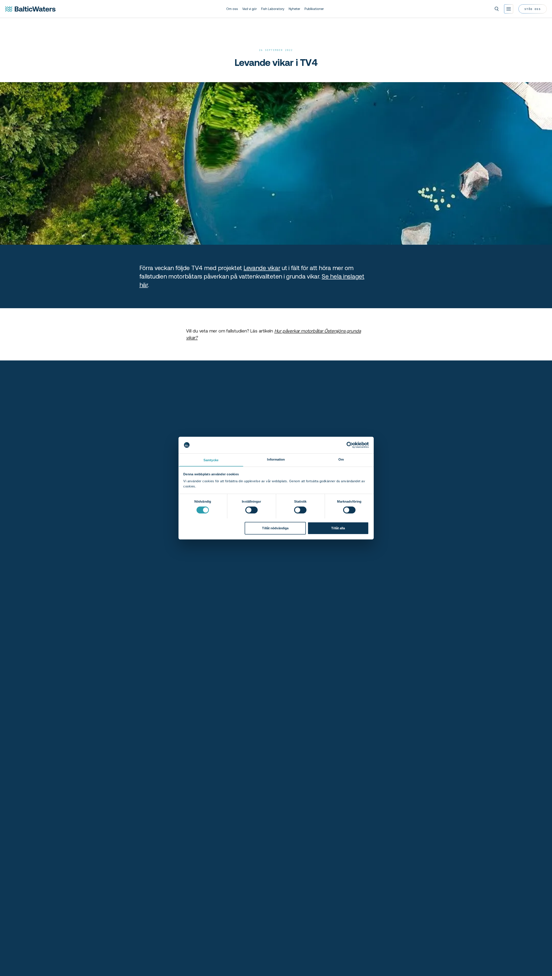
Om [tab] (341, 459)
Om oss (232, 9)
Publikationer (314, 9)
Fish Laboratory (272, 9)
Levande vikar (262, 268)
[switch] (251, 510)
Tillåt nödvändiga (275, 528)
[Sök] (497, 9)
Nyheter (294, 9)
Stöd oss (532, 9)
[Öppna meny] (508, 8)
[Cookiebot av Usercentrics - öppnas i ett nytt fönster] (350, 445)
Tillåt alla (338, 528)
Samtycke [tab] (210, 460)
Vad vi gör (249, 9)
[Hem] (30, 8)
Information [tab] (276, 459)
